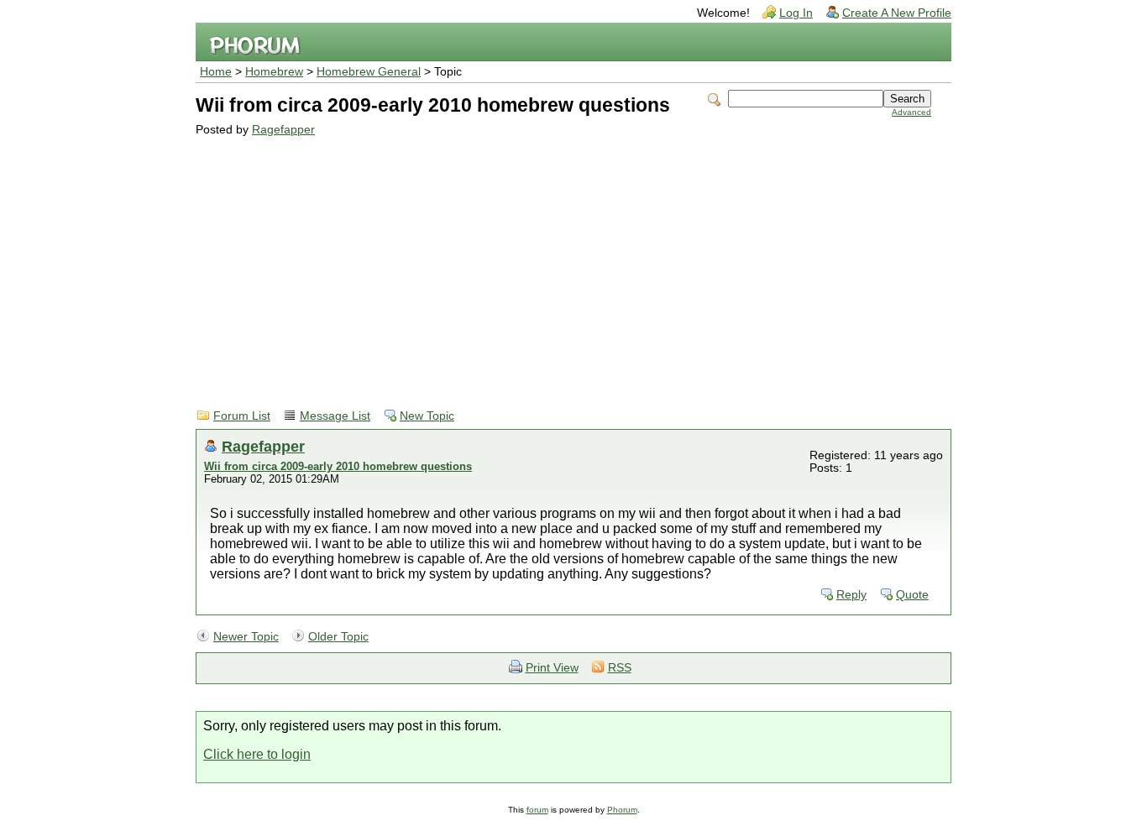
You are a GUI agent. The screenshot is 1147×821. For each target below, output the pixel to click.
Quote (912, 594)
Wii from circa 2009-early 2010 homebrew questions (338, 466)
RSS (619, 668)
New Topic (427, 416)
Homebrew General (369, 71)
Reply (851, 594)
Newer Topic (246, 636)
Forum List (241, 416)
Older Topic (338, 636)
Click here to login (257, 754)
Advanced (911, 112)
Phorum (622, 809)
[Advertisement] (563, 261)
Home (216, 71)
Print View (552, 668)
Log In (796, 13)
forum (537, 809)
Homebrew (274, 71)
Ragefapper (283, 129)
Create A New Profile (896, 13)
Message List (335, 416)
